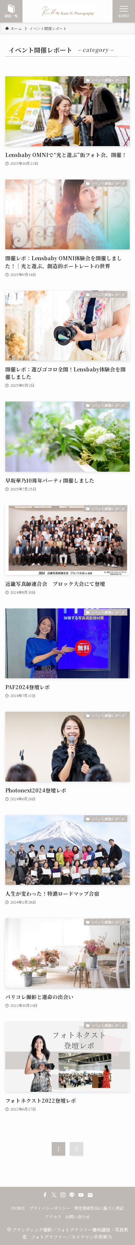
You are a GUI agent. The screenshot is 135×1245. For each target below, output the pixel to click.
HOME (18, 1208)
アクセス (53, 1216)
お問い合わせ (77, 1216)
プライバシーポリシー (49, 1208)
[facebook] (45, 1195)
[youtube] (81, 1195)
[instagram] (63, 1195)
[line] (72, 1195)
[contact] (90, 1195)
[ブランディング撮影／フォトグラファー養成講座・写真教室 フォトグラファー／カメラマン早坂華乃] (67, 11)
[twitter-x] (54, 1195)
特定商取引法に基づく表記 (99, 1208)
